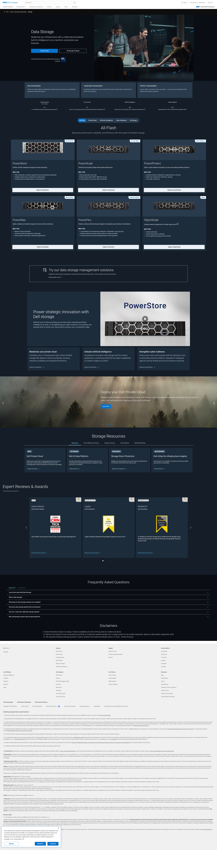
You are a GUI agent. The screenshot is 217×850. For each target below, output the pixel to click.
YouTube (163, 666)
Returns (111, 657)
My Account (59, 651)
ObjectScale (151, 220)
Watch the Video (32, 469)
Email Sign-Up (164, 684)
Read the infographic (118, 469)
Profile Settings (60, 657)
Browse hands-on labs (55, 277)
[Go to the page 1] (103, 424)
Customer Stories (60, 696)
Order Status (59, 654)
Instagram (164, 663)
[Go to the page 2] (106, 424)
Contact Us (164, 654)
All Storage (133, 120)
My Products (59, 660)
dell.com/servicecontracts (141, 725)
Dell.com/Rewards (206, 829)
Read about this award (38, 553)
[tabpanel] (108, 460)
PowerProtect (152, 163)
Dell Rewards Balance (61, 666)
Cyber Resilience (121, 120)
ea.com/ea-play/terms (168, 751)
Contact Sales (44, 51)
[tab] (75, 443)
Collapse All (21, 588)
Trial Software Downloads (168, 696)
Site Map (5, 652)
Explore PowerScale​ (108, 190)
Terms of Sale (24, 706)
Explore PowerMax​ (43, 247)
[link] (194, 2)
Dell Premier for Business (207, 6)
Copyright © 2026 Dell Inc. (10, 706)
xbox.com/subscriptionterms (68, 751)
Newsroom (59, 687)
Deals (4, 687)
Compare (57, 61)
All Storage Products (73, 51)
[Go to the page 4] (114, 424)
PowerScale (85, 163)
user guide (40, 737)
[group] (108, 402)
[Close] (58, 828)
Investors (58, 684)
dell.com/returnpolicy (105, 715)
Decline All (40, 843)
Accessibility (97, 706)
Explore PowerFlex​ (108, 247)
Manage (11, 843)
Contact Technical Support (116, 654)
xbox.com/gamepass (155, 751)
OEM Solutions (112, 681)
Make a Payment (60, 663)
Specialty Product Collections (168, 687)
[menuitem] (21, 7)
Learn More (105, 406)
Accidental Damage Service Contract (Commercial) (19, 730)
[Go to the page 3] (110, 424)
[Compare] (63, 59)
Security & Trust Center (167, 693)
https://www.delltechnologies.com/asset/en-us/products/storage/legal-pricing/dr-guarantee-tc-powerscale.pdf (101, 742)
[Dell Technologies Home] (10, 2)
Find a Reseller (112, 678)
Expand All (12, 588)
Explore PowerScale (90, 367)
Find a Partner (112, 675)
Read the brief (74, 469)
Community (164, 651)
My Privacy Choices (51, 706)
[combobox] (50, 2)
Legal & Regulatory (85, 706)
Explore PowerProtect (174, 190)
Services (5, 684)
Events (163, 681)
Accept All (53, 843)
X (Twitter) (164, 657)
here (8, 758)
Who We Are (59, 675)
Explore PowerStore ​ (42, 190)
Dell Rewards (164, 678)
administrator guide (79, 737)
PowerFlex (84, 220)
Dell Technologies (8, 702)
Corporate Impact (60, 693)
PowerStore (20, 163)
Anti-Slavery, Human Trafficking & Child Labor (116, 706)
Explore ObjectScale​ (174, 247)
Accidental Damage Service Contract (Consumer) (180, 729)
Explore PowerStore (36, 367)
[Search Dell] (74, 2)
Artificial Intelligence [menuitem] (8, 6)
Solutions (5, 681)
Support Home (112, 651)
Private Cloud (92, 120)
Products (5, 678)
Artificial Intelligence (106, 120)
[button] (185, 2)
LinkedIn (163, 660)
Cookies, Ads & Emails (69, 706)
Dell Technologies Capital (62, 681)
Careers (58, 678)
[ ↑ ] (148, 725)
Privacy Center (165, 690)
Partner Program (113, 684)
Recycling (58, 690)
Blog (162, 675)
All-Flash (82, 120)
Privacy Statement (37, 706)
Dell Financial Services (41, 702)
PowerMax (19, 220)
